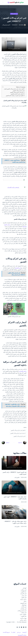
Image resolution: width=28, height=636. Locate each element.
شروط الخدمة (6, 632)
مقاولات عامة (23, 614)
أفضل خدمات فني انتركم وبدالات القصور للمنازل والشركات (13, 89)
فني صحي (24, 595)
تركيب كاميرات (22, 371)
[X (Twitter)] (23, 627)
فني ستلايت (23, 590)
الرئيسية (24, 632)
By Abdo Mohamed (21, 622)
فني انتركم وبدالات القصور (18, 90)
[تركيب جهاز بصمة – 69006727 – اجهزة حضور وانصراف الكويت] (14, 487)
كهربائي (24, 588)
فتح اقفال (24, 605)
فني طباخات (23, 608)
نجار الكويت (23, 616)
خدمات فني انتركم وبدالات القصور (17, 433)
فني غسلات (23, 612)
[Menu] (3, 2)
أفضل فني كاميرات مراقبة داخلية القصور (14, 95)
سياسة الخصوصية (22, 635)
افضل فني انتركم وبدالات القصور (18, 430)
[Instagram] (21, 627)
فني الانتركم (18, 268)
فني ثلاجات (23, 607)
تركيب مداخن (23, 620)
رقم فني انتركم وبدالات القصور (16, 92)
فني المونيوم (23, 603)
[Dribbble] (19, 627)
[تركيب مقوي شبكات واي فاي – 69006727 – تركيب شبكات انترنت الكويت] (14, 512)
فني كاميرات (23, 593)
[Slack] (17, 627)
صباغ (25, 601)
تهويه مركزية (23, 618)
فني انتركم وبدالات (14, 13)
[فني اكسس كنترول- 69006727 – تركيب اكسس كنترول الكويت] (14, 463)
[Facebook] (25, 627)
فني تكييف (23, 597)
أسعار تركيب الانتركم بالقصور (17, 94)
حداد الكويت (23, 591)
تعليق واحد (17, 477)
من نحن (19, 632)
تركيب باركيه (23, 599)
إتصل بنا (13, 632)
